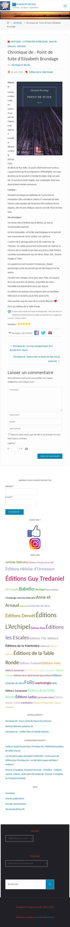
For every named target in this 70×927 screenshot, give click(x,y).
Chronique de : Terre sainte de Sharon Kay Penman (28, 721)
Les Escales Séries (45, 697)
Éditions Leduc (26, 697)
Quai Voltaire (52, 590)
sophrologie (43, 683)
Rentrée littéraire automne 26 (19, 726)
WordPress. (49, 917)
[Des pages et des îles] (5, 6)
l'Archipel (39, 589)
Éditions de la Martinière (22, 646)
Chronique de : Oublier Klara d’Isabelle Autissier (27, 732)
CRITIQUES (17, 23)
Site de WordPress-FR (15, 809)
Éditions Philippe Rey (43, 703)
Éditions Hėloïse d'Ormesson (30, 569)
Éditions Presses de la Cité (40, 562)
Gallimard (44, 646)
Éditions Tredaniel (30, 663)
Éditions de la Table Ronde (41, 72)
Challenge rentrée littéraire (20, 598)
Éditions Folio (51, 663)
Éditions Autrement (14, 670)
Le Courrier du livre (38, 606)
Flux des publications (14, 798)
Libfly (54, 683)
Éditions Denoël (20, 616)
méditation (27, 703)
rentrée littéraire (16, 562)
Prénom (9, 486)
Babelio (26, 589)
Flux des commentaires (15, 804)
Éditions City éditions (43, 638)
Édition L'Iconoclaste (16, 691)
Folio (29, 682)
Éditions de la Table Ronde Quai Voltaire (33, 675)
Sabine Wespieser (47, 670)
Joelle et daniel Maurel (15, 746)
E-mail (9, 497)
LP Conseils (12, 589)
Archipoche (32, 670)
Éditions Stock (38, 628)
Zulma (23, 606)
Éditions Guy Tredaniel (34, 579)
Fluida (39, 917)
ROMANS (21, 46)
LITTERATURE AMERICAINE (35, 42)
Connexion (10, 793)
